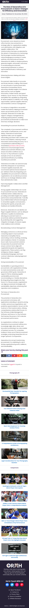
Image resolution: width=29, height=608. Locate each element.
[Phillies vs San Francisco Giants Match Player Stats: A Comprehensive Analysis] (14, 500)
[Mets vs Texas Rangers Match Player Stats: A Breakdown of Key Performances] (14, 518)
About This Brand (15, 590)
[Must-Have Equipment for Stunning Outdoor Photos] (14, 423)
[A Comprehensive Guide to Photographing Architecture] (14, 440)
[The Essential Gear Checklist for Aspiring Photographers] (14, 388)
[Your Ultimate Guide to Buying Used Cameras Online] (14, 406)
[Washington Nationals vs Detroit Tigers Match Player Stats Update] (14, 483)
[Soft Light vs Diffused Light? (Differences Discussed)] (14, 553)
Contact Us (15, 592)
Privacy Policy (15, 594)
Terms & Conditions (15, 596)
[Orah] (6, 1)
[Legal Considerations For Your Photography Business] (14, 458)
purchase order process (16, 146)
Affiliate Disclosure (15, 598)
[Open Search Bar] (22, 1)
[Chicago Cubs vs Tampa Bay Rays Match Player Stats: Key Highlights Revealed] (14, 535)
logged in (12, 364)
